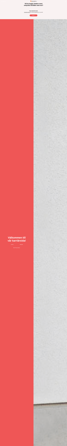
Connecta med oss (27, 12)
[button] (66, 1)
